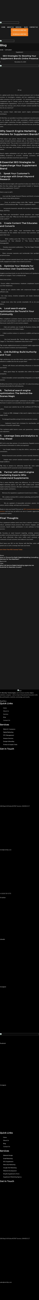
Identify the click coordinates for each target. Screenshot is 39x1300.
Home (1, 49)
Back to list (3, 561)
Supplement (8, 49)
